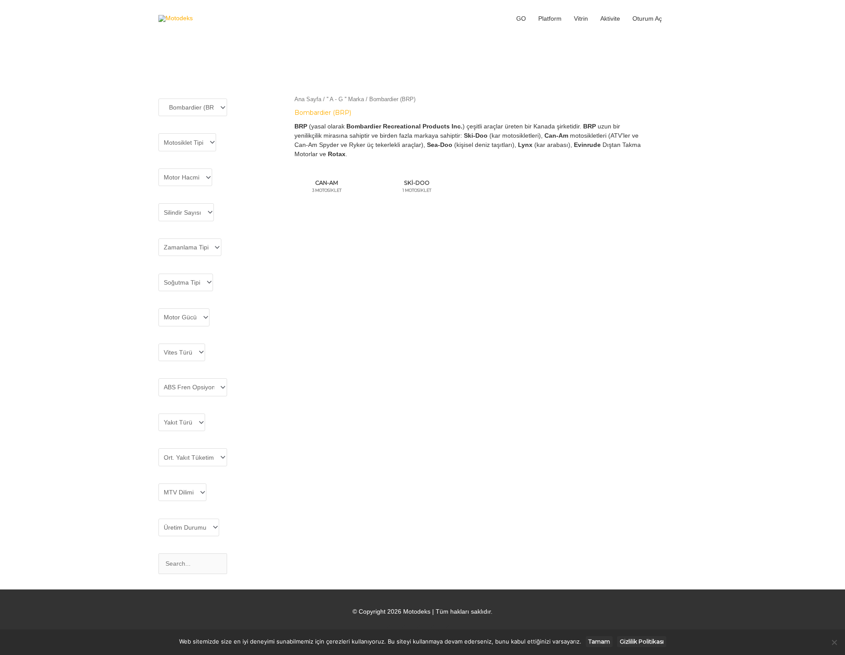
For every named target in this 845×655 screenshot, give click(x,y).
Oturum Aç (647, 18)
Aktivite (610, 18)
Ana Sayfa (307, 99)
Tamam (599, 641)
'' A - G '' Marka (345, 99)
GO (521, 18)
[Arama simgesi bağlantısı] (677, 18)
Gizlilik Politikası (642, 641)
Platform (550, 18)
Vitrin (581, 18)
